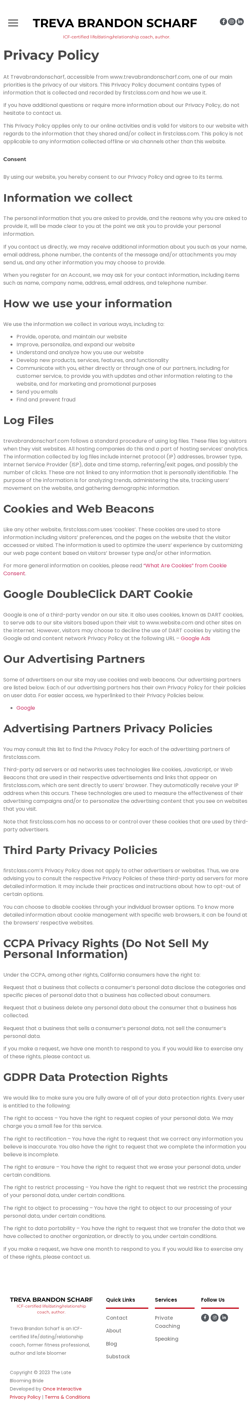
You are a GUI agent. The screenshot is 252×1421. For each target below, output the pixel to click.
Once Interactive (62, 1389)
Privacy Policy (25, 1397)
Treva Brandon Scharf (115, 23)
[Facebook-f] (223, 21)
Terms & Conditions (67, 1397)
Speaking (166, 1338)
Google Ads (195, 638)
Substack (118, 1356)
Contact (117, 1317)
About (113, 1330)
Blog (111, 1343)
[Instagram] (231, 21)
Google (25, 708)
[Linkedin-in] (240, 21)
